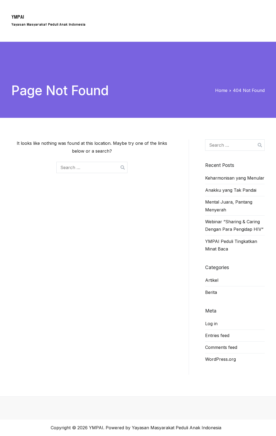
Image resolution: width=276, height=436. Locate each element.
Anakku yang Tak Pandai (230, 190)
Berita (246, 29)
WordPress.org (220, 359)
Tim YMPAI (249, 12)
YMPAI (17, 17)
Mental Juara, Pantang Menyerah (228, 205)
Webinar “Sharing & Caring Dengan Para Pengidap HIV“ (234, 225)
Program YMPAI (173, 12)
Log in (211, 323)
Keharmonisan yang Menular (234, 178)
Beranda (140, 12)
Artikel (225, 29)
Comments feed (221, 347)
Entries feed (217, 335)
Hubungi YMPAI (193, 29)
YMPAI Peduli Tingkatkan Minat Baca (231, 245)
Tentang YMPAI (213, 12)
